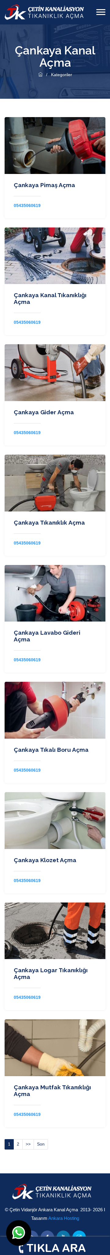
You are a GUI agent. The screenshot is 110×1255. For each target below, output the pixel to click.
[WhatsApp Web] (18, 1233)
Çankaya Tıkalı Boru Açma (51, 749)
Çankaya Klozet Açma (45, 860)
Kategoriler (61, 74)
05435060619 (27, 205)
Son (41, 1144)
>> (28, 1144)
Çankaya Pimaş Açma (44, 185)
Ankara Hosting (63, 1218)
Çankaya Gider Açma (44, 412)
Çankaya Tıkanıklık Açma (49, 522)
